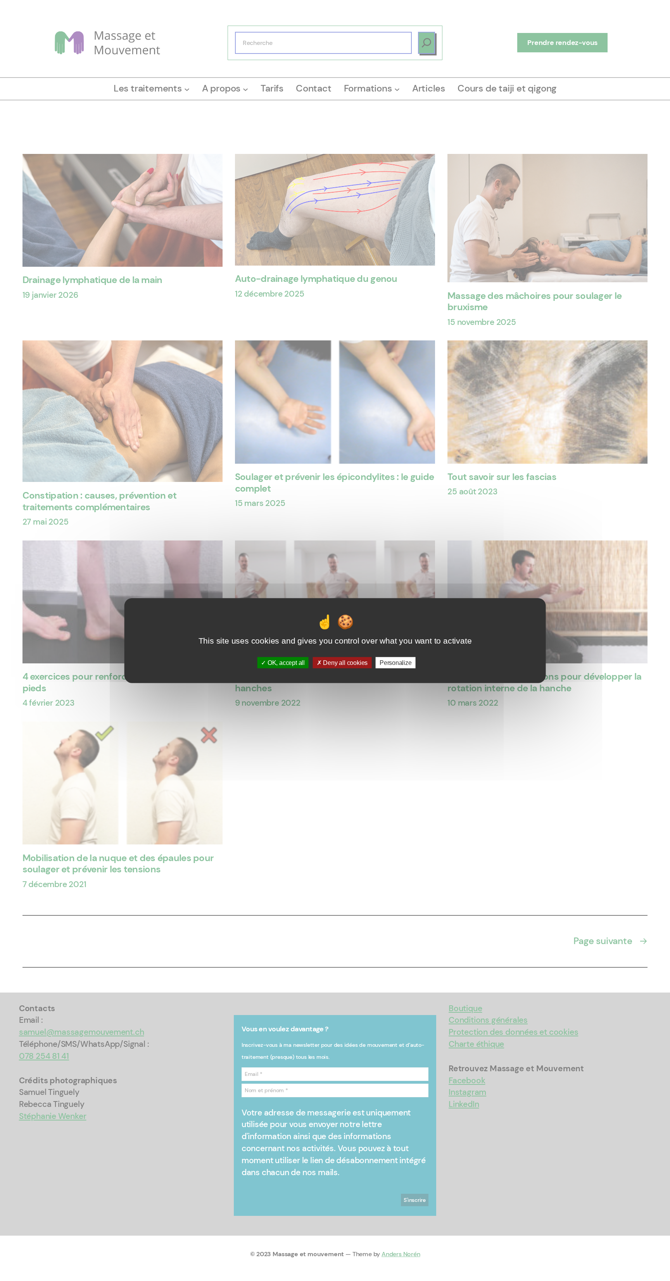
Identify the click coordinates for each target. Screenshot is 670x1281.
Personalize (396, 662)
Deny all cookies (345, 662)
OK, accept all (285, 662)
